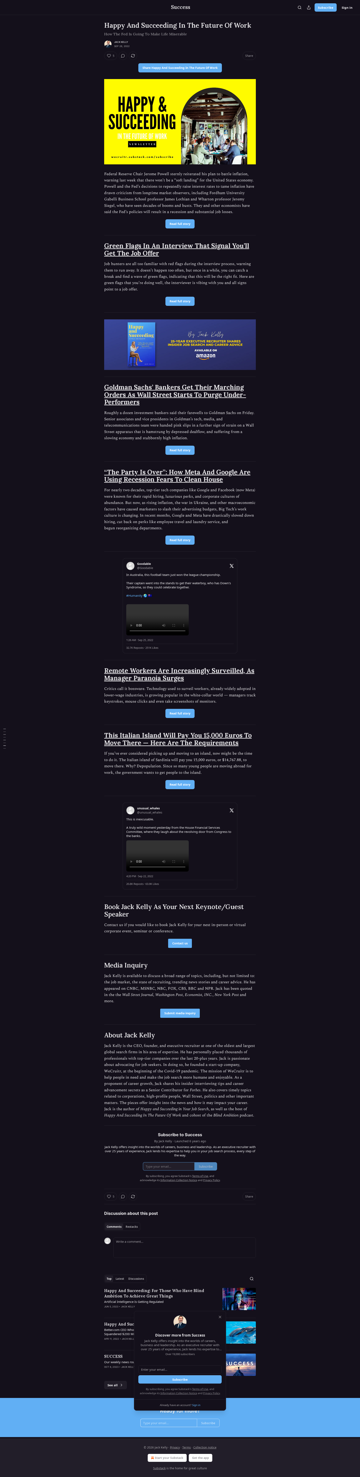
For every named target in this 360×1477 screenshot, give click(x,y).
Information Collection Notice (178, 1393)
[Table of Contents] (5, 738)
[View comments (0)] (123, 56)
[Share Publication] (309, 7)
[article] (180, 1301)
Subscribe (325, 7)
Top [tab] (109, 1279)
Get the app (200, 1458)
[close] (220, 1317)
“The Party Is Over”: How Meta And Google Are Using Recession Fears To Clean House (177, 476)
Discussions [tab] (136, 1279)
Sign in (347, 7)
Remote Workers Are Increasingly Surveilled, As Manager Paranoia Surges (179, 674)
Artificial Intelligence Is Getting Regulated (134, 1302)
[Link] (98, 249)
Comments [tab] (114, 1227)
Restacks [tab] (132, 1227)
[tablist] (122, 1227)
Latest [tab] (120, 1279)
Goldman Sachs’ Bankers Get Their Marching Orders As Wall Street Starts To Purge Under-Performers (175, 394)
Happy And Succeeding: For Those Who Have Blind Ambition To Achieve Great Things (154, 1293)
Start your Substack (169, 1458)
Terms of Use (200, 1389)
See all (113, 1385)
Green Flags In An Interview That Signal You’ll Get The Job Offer (176, 249)
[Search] (299, 7)
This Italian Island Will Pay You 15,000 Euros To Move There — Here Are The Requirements (178, 739)
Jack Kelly (121, 42)
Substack (159, 1468)
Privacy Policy (211, 1393)
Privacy (175, 1447)
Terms (186, 1447)
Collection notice (204, 1447)
